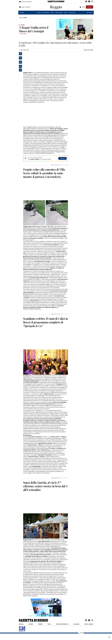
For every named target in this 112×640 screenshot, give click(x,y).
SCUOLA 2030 (71, 12)
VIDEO (65, 12)
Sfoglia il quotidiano (26, 7)
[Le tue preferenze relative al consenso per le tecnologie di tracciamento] (109, 637)
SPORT (52, 12)
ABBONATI (89, 7)
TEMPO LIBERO (58, 12)
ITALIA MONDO (45, 12)
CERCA (90, 12)
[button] (45, 607)
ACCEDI (83, 7)
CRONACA (39, 12)
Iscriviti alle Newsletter (26, 1)
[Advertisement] (34, 61)
